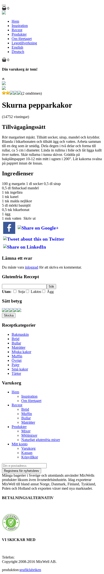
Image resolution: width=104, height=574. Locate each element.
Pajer (15, 365)
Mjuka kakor (21, 352)
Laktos (35, 292)
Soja (21, 292)
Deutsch (18, 52)
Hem (15, 21)
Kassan (26, 453)
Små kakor (20, 369)
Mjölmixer (29, 435)
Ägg (50, 292)
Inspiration (20, 26)
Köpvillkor (29, 457)
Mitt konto (20, 444)
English (17, 47)
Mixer (25, 431)
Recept (17, 30)
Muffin (17, 356)
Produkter (19, 34)
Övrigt (17, 360)
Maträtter (18, 347)
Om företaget (22, 39)
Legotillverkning (24, 43)
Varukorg (28, 448)
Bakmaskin (20, 334)
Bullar (16, 343)
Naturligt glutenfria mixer (40, 440)
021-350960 (24, 557)
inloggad (31, 267)
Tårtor (16, 373)
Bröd (15, 339)
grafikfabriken (30, 570)
